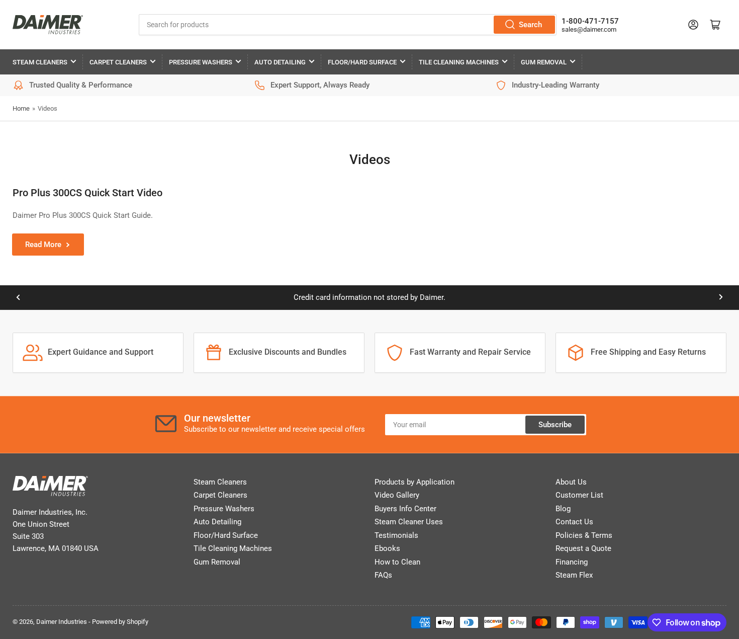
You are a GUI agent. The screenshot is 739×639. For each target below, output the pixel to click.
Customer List (579, 495)
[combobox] (348, 24)
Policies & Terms (584, 535)
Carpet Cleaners (118, 62)
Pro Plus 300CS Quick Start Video (87, 193)
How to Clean (397, 562)
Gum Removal (544, 62)
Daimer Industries (61, 621)
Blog (563, 508)
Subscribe (555, 424)
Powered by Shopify (120, 621)
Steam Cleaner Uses (409, 521)
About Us (571, 482)
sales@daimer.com (589, 29)
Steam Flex (574, 575)
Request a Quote (583, 548)
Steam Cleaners (40, 62)
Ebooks (387, 548)
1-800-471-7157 (590, 21)
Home (21, 108)
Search (530, 24)
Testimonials (396, 535)
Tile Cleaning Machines (459, 62)
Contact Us (574, 521)
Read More (43, 244)
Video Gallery (397, 495)
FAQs (383, 575)
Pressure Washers (200, 62)
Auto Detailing (280, 62)
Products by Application (414, 482)
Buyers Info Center (405, 508)
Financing (572, 562)
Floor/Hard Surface (362, 62)
